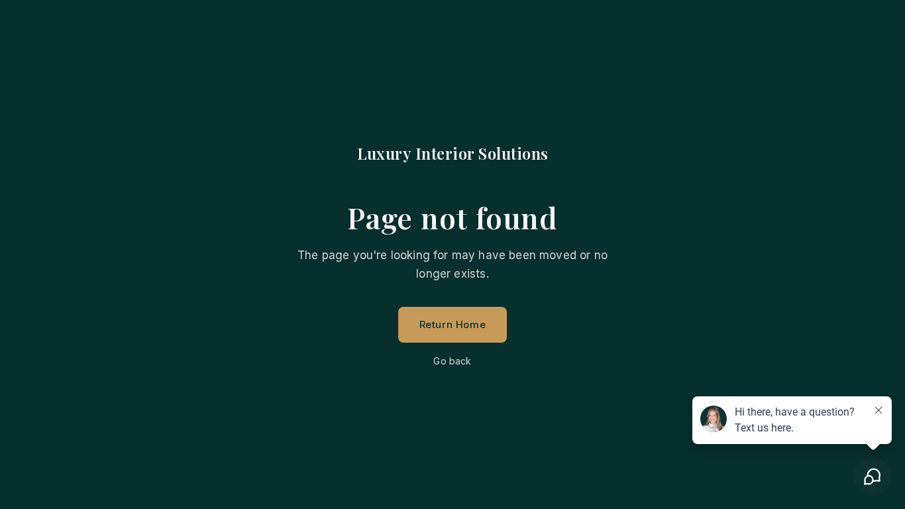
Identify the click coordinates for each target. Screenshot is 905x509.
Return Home (452, 324)
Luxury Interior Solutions (453, 153)
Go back (452, 361)
